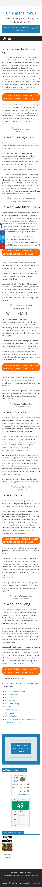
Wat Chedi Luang (12, 703)
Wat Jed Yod (10, 706)
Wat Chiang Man (11, 694)
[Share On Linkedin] (2, 242)
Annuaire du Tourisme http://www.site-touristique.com (21, 875)
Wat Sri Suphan (11, 716)
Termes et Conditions (25, 872)
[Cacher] (1, 250)
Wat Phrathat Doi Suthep (15, 691)
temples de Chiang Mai (12, 76)
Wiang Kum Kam (11, 710)
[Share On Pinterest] (2, 246)
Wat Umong (10, 697)
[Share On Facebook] (2, 232)
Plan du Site (13, 872)
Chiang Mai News (21, 13)
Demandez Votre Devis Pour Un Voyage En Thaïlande (21, 29)
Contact (21, 878)
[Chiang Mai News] (4, 38)
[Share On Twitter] (2, 237)
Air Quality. (20, 800)
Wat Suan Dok (10, 713)
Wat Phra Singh (11, 700)
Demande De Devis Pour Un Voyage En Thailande (21, 748)
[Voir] (1, 223)
